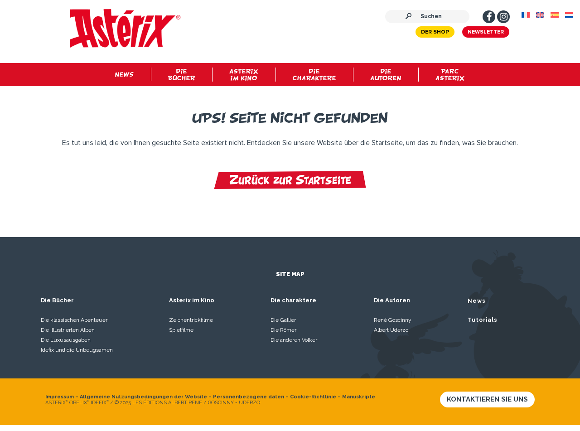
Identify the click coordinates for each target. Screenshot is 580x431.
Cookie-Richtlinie (313, 397)
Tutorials (483, 320)
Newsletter (486, 32)
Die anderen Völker (294, 340)
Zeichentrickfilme (191, 320)
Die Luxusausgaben (66, 340)
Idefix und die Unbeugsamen (77, 350)
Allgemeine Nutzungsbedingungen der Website (143, 397)
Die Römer (283, 330)
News (477, 301)
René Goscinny (392, 320)
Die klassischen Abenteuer (74, 320)
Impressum (59, 397)
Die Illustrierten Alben (68, 330)
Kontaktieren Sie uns (487, 399)
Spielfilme (181, 330)
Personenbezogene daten (248, 397)
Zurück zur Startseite (290, 180)
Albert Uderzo (391, 330)
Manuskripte (358, 397)
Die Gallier (283, 320)
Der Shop (435, 32)
